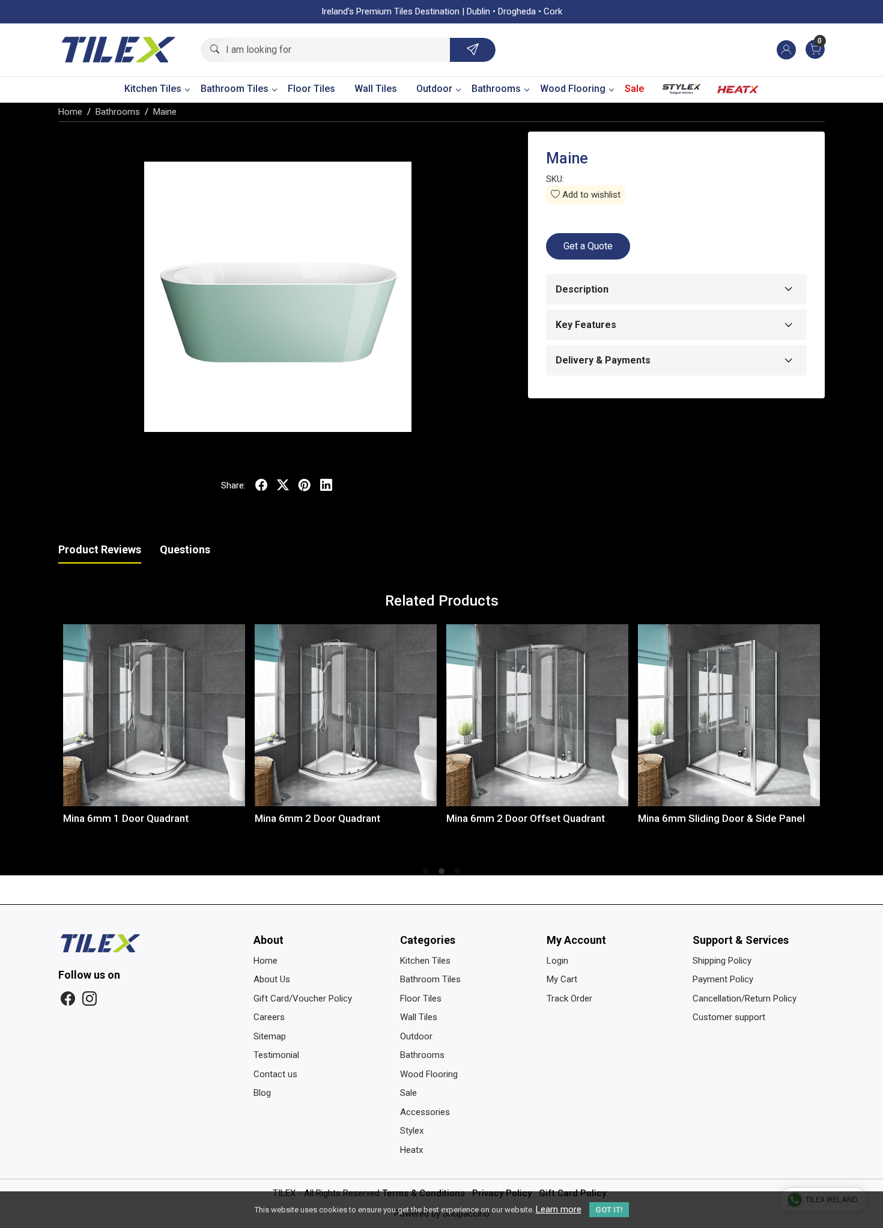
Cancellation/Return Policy (745, 998)
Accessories (425, 1112)
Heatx (738, 92)
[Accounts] (786, 49)
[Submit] (473, 50)
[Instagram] (89, 999)
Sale (634, 88)
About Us (271, 979)
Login (557, 960)
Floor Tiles (311, 88)
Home (265, 960)
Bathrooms (496, 88)
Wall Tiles (375, 88)
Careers (269, 1017)
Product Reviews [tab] (99, 549)
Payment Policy (723, 979)
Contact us (275, 1074)
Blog (262, 1092)
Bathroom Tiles (235, 88)
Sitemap (269, 1036)
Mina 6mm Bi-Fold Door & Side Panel (577, 818)
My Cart (562, 979)
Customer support (729, 1017)
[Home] (118, 50)
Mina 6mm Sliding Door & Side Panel (192, 818)
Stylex (682, 92)
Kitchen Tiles (152, 88)
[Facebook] (67, 999)
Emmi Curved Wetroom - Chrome (760, 818)
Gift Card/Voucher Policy (302, 998)
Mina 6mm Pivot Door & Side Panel (380, 818)
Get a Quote (588, 246)
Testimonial (276, 1055)
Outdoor (434, 88)
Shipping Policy (722, 960)
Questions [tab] (185, 549)
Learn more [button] (558, 1209)
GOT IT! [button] (609, 1209)
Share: (233, 485)
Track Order (569, 998)
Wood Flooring (572, 88)
